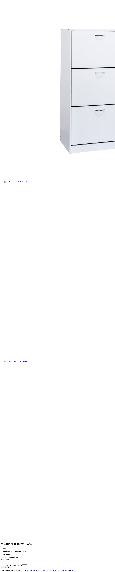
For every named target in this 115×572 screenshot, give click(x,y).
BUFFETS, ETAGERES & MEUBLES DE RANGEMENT (39, 570)
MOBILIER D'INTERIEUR (65, 570)
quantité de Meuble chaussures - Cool (11, 565)
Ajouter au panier (5, 567)
